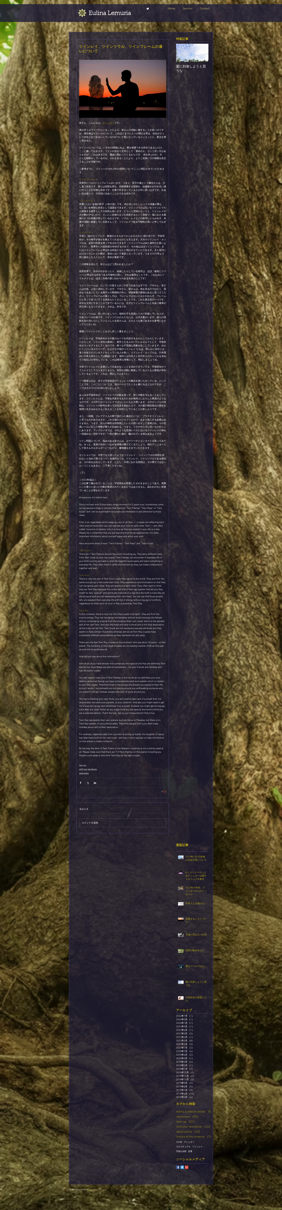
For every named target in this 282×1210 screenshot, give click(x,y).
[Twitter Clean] (147, 8)
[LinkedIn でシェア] (95, 782)
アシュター (189, 1142)
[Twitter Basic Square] (182, 1167)
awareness (84, 773)
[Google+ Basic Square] (186, 1167)
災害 (190, 1151)
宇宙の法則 (181, 1151)
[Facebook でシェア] (80, 782)
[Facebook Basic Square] (177, 1167)
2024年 (179, 1142)
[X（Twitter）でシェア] (87, 782)
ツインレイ (197, 1147)
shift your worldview (88, 769)
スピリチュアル (183, 1147)
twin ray (82, 765)
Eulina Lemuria (110, 13)
